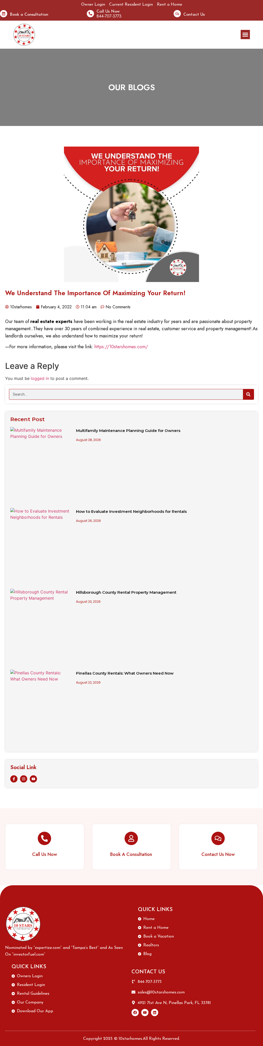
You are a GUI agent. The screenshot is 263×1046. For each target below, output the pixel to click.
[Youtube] (33, 779)
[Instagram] (23, 779)
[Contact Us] (177, 13)
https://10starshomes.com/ (121, 346)
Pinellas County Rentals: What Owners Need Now (125, 673)
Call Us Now (108, 12)
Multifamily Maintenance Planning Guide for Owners (128, 430)
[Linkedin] (154, 1012)
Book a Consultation (29, 15)
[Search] (248, 394)
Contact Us (194, 15)
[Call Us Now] (90, 13)
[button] (245, 34)
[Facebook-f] (13, 779)
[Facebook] (135, 1012)
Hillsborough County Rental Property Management (126, 592)
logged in (40, 378)
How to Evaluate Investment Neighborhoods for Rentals (131, 511)
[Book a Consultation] (3, 13)
